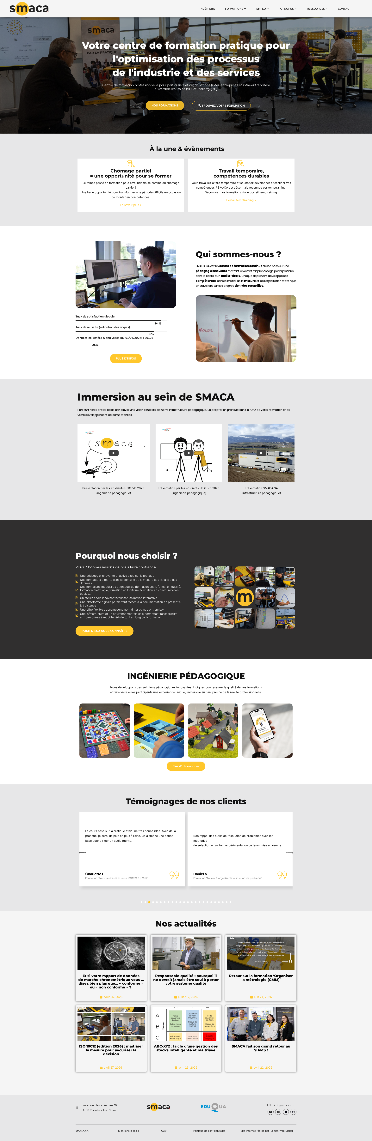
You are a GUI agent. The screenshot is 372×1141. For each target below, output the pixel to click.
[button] (141, 902)
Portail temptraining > (241, 200)
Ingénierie (207, 8)
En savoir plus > (131, 205)
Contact (344, 8)
